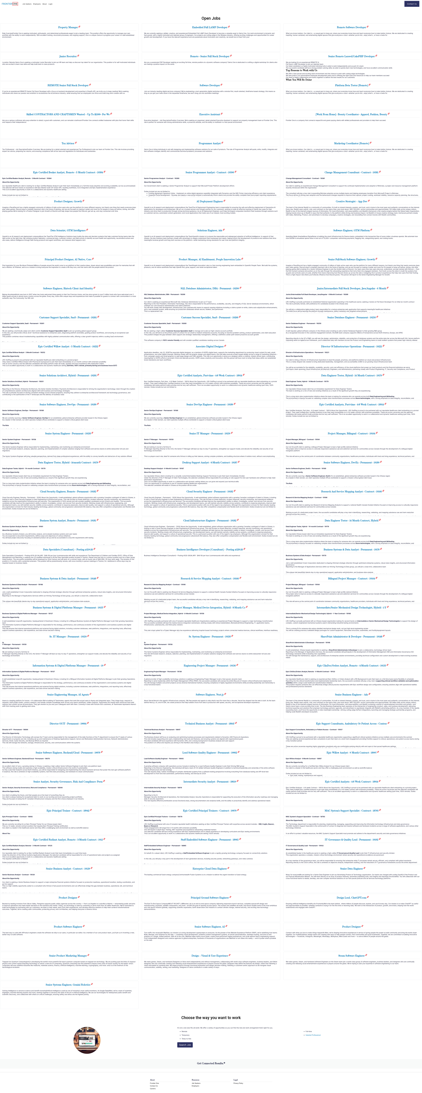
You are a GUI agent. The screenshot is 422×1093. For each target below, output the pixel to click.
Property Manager (68, 27)
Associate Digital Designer (210, 346)
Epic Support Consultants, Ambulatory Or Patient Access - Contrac (352, 723)
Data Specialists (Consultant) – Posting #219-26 (68, 549)
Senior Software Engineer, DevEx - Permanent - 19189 (352, 462)
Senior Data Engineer (352, 868)
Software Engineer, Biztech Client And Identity (68, 288)
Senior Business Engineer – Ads (352, 694)
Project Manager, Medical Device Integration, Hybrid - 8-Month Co (210, 607)
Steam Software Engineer (351, 955)
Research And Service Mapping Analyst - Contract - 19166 (351, 491)
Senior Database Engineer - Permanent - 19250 (351, 317)
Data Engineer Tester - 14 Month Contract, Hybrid (352, 520)
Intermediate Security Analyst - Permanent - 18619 (210, 781)
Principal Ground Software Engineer (210, 897)
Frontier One (154, 1083)
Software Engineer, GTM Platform (351, 230)
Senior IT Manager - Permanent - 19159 (210, 433)
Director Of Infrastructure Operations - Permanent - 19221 (352, 346)
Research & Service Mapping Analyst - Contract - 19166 (210, 578)
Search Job (185, 1045)
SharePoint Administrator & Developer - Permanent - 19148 (352, 636)
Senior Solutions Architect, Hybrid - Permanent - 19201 (68, 375)
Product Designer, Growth (68, 201)
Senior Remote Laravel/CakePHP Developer (351, 56)
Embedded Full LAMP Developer (210, 27)
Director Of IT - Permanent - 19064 (68, 723)
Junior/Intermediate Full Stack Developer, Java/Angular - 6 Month (352, 288)
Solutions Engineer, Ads (210, 230)
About (44, 4)
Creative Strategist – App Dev (352, 201)
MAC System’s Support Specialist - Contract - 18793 (352, 810)
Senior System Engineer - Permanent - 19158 (68, 433)
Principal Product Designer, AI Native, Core (68, 259)
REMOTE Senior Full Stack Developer (68, 85)
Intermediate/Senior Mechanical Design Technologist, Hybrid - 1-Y (352, 607)
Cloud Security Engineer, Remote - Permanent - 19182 (68, 491)
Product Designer (68, 897)
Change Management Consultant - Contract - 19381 (352, 172)
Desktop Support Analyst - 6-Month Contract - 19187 (210, 462)
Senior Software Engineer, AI (210, 926)
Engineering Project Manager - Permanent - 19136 (210, 665)
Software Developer (210, 85)
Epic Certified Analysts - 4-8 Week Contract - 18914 (352, 781)
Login (50, 4)
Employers (37, 4)
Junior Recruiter (68, 56)
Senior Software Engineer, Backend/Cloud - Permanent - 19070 (68, 752)
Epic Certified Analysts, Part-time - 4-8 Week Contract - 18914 (210, 375)
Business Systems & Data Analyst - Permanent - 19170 (352, 549)
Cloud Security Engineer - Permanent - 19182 (210, 491)
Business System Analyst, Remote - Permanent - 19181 (68, 520)
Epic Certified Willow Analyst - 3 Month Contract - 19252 (68, 346)
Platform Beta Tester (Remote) (352, 85)
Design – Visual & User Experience (210, 955)
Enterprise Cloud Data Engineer (210, 868)
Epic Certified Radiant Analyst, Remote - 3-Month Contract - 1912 (68, 839)
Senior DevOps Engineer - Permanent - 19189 (210, 404)
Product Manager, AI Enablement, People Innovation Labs (210, 259)
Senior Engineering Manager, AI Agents (68, 694)
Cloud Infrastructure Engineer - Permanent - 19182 (210, 520)
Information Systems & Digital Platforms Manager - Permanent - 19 (68, 665)
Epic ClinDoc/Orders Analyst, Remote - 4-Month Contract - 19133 (352, 665)
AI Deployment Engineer (210, 201)
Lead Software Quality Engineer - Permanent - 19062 (210, 752)
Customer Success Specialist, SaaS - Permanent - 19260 (210, 317)
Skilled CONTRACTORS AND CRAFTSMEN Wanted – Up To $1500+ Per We (68, 114)
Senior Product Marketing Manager (68, 955)
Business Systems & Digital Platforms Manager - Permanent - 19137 (68, 607)
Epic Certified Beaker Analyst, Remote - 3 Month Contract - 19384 (68, 172)
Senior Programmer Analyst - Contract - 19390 (210, 172)
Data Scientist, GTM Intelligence (68, 230)
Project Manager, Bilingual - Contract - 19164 (352, 433)
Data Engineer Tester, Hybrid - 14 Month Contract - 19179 (352, 375)
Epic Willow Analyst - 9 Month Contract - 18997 (352, 752)
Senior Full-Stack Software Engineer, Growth (352, 259)
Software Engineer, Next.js (210, 694)
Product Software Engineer (68, 926)
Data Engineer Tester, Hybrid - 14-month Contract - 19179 (68, 462)
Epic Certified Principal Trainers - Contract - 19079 (210, 810)
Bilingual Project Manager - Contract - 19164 (352, 578)
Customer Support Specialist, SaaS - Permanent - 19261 (68, 317)
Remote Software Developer (352, 27)
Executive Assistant (210, 114)
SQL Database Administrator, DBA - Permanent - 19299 (210, 288)
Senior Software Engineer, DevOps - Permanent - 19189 (68, 404)
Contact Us (412, 4)
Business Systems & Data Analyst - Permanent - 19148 (68, 578)
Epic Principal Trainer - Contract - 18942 (68, 810)
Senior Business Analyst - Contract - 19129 (68, 868)
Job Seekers (26, 4)
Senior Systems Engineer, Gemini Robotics (68, 984)
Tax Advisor (68, 143)
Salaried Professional (313, 1035)
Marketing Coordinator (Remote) (352, 143)
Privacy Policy (238, 1083)
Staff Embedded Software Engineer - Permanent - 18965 (210, 839)
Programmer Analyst (210, 143)
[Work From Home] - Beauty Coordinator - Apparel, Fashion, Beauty (352, 114)
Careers (153, 1088)
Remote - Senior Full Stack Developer (210, 56)
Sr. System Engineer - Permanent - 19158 (210, 636)
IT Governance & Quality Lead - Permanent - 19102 (352, 839)
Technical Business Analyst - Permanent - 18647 (210, 723)
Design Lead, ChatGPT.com (352, 897)
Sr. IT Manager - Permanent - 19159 (68, 636)
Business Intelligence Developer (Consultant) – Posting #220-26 (210, 549)
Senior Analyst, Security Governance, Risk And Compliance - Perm (68, 781)
